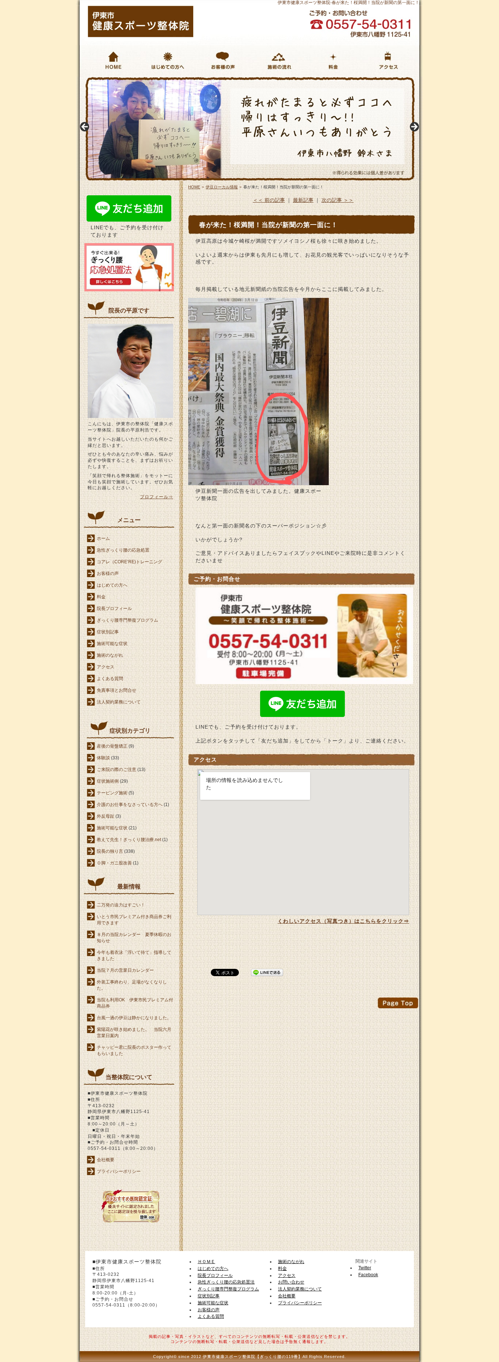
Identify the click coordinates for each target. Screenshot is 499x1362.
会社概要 (105, 1159)
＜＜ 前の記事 (269, 200)
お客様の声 (210, 80)
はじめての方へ (161, 80)
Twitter (364, 1267)
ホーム (103, 538)
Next (413, 127)
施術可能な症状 (112, 643)
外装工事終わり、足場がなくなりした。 (132, 985)
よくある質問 (110, 678)
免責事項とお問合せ (116, 690)
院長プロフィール (114, 608)
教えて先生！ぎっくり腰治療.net (129, 839)
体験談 (103, 757)
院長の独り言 (110, 851)
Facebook (368, 1274)
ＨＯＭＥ (206, 1261)
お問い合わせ (291, 1282)
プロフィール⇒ (156, 496)
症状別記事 (108, 631)
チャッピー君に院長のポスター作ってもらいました (134, 1050)
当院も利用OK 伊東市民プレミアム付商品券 (135, 1003)
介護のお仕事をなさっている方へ (130, 804)
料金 (101, 596)
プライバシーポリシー (119, 1171)
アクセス (105, 667)
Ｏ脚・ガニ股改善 (114, 863)
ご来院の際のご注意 (116, 769)
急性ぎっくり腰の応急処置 (123, 550)
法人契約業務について (119, 702)
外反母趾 (105, 816)
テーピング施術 (112, 792)
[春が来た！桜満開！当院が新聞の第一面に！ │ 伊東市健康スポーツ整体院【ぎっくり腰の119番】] (141, 35)
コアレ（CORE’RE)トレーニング (129, 561)
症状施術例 (108, 781)
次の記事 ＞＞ (337, 200)
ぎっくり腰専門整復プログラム (127, 620)
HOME (85, 80)
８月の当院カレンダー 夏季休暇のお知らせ (134, 937)
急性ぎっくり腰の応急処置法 (226, 1282)
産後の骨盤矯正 (112, 746)
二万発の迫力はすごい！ (121, 905)
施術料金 (317, 80)
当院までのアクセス (387, 80)
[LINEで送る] (267, 972)
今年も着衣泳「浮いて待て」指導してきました (134, 955)
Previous (85, 127)
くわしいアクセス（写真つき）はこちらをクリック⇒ (343, 921)
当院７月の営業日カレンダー (125, 970)
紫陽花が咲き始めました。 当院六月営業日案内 (134, 1032)
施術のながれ (268, 80)
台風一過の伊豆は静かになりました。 (134, 1017)
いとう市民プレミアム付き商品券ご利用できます (134, 919)
